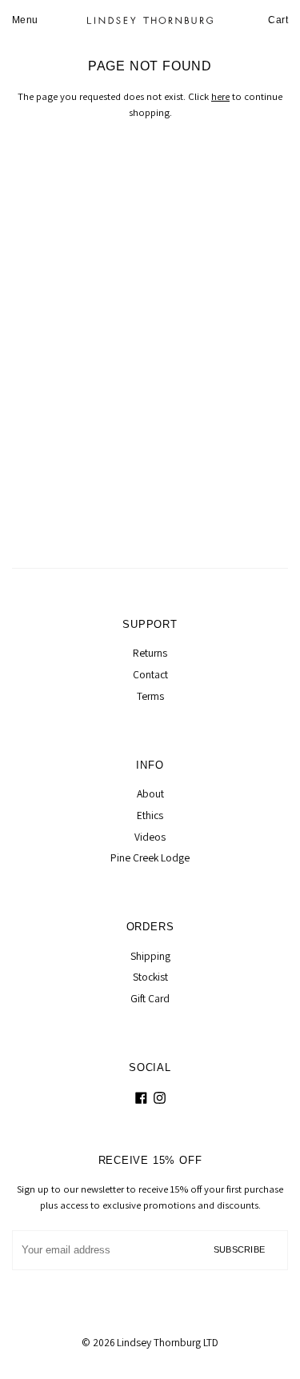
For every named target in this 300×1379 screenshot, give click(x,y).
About (150, 793)
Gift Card (150, 998)
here (220, 96)
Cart (278, 20)
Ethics (150, 815)
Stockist (150, 976)
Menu (25, 20)
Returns (150, 653)
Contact (150, 674)
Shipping (150, 956)
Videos (150, 836)
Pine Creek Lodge (150, 857)
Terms (150, 696)
